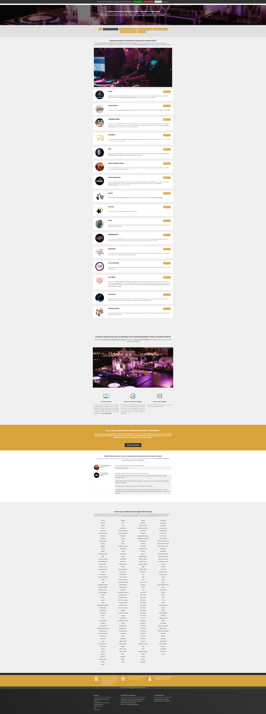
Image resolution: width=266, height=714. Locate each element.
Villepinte (163, 636)
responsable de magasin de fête (128, 31)
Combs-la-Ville (103, 625)
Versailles (163, 615)
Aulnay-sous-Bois (103, 541)
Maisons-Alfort (123, 641)
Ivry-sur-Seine (123, 571)
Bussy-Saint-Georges (103, 577)
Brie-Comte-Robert (103, 569)
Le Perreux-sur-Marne (123, 600)
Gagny (123, 541)
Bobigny (103, 551)
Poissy (143, 649)
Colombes (103, 623)
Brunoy (102, 571)
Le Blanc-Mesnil (122, 587)
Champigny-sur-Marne (103, 584)
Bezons (103, 548)
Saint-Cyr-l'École (163, 535)
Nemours (143, 553)
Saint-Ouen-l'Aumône (163, 559)
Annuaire (95, 699)
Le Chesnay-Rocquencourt (123, 592)
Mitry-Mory (143, 523)
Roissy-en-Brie (163, 523)
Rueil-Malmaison (163, 530)
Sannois (163, 564)
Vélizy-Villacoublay (163, 613)
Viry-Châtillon (163, 649)
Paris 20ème (143, 620)
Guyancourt (123, 561)
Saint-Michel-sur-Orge (163, 556)
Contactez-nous (97, 709)
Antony (102, 525)
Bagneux (103, 543)
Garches (123, 543)
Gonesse (123, 556)
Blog (95, 707)
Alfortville (103, 523)
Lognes (123, 636)
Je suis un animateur (133, 445)
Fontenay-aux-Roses (123, 530)
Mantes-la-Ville (123, 651)
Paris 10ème (143, 592)
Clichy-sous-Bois (103, 620)
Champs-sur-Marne (103, 587)
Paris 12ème (143, 597)
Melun (123, 661)
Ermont (103, 664)
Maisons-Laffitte (123, 643)
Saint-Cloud (163, 533)
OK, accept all (138, 1)
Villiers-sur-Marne (163, 643)
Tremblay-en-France (163, 605)
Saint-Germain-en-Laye (163, 546)
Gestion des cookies (98, 706)
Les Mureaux (123, 618)
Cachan (103, 579)
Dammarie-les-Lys (103, 643)
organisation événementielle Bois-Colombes (129, 704)
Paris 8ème (143, 638)
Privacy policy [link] (166, 1)
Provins (143, 656)
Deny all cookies (149, 1)
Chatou (103, 597)
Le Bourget (123, 589)
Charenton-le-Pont (103, 589)
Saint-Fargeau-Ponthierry (163, 543)
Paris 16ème (143, 607)
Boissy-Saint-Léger (103, 553)
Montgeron (143, 533)
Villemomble (163, 623)
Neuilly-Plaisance (143, 556)
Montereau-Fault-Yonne (143, 528)
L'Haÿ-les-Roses (122, 628)
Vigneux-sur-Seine (163, 618)
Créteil (102, 641)
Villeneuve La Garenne (163, 625)
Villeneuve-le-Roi (163, 628)
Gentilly (123, 551)
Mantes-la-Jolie (122, 649)
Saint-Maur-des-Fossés (163, 553)
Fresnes (123, 538)
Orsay (143, 577)
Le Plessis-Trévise (123, 605)
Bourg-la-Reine (103, 564)
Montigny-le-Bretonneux (143, 535)
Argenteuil (103, 530)
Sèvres (163, 582)
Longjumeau (123, 638)
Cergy (103, 582)
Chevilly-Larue (103, 607)
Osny (143, 579)
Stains (163, 587)
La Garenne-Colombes (123, 582)
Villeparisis (163, 633)
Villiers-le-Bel (163, 641)
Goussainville (123, 559)
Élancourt (103, 656)
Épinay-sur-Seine (103, 659)
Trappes (163, 602)
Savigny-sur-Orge (163, 574)
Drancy (102, 649)
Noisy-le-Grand (143, 569)
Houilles (123, 566)
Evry (123, 523)
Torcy (163, 600)
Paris (143, 589)
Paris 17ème (143, 610)
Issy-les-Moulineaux (123, 569)
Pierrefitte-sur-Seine (143, 643)
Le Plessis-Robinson (122, 602)
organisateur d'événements (160, 29)
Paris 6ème (143, 633)
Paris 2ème (143, 623)
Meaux (123, 659)
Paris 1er (143, 618)
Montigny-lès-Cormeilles (143, 538)
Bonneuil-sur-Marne (103, 559)
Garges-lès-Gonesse (123, 546)
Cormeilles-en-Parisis (103, 633)
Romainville (163, 525)
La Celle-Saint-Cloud (123, 579)
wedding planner (141, 31)
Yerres (163, 654)
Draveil (102, 651)
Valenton (163, 607)
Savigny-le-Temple (163, 571)
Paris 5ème (143, 631)
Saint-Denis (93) (163, 538)
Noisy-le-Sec (143, 571)
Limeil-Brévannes (123, 631)
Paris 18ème (143, 613)
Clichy (103, 618)
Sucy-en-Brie (163, 589)
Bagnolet (103, 546)
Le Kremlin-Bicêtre (123, 595)
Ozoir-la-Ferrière (143, 582)
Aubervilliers (103, 538)
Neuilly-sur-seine (143, 561)
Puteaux (143, 659)
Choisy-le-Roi (103, 613)
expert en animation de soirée (110, 29)
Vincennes (163, 646)
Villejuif (163, 620)
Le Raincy (123, 610)
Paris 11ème (143, 595)
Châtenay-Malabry (103, 592)
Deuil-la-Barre (103, 646)
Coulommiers (103, 636)
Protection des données (98, 704)
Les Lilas (123, 615)
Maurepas (123, 656)
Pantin (143, 587)
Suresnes (163, 592)
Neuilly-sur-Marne (143, 559)
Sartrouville (163, 569)
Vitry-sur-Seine (163, 651)
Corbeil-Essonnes (103, 631)
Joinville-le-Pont (123, 574)
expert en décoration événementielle (128, 29)
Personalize (158, 1)
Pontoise (143, 654)
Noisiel (143, 566)
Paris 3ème (143, 625)
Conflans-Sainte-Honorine (103, 628)
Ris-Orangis (163, 520)
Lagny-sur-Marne (123, 584)
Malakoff (123, 646)
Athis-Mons (102, 535)
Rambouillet (143, 661)
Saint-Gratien (163, 548)
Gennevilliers (123, 548)
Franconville (123, 535)
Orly (143, 574)
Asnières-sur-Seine (103, 533)
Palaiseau (143, 584)
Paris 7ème (143, 636)
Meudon (143, 520)
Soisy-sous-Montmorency (163, 584)
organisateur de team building (145, 29)
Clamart (103, 615)
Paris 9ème (143, 641)
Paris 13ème (143, 600)
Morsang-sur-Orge (143, 548)
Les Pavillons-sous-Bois (123, 620)
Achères (103, 520)
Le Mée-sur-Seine (123, 597)
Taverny (163, 595)
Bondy (102, 556)
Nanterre (143, 551)
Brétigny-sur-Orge (103, 566)
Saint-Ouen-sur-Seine (163, 561)
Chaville (103, 600)
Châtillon (103, 595)
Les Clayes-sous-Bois (123, 613)
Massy (123, 654)
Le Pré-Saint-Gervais (123, 607)
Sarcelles (163, 566)
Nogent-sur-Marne (143, 564)
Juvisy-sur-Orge (123, 577)
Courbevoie (102, 638)
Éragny (102, 661)
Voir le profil (167, 91)
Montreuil (143, 543)
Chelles (103, 602)
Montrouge (143, 546)
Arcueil (102, 528)
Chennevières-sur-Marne (102, 605)
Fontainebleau (123, 528)
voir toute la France (107, 413)
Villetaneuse (163, 638)
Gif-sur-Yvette (123, 553)
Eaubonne (103, 654)
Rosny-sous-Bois (163, 528)
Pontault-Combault (143, 651)
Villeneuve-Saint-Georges (163, 631)
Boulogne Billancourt (102, 561)
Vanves (163, 610)
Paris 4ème (143, 628)
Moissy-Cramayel (143, 525)
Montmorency (143, 541)
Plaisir (143, 646)
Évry (123, 525)
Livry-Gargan (123, 633)
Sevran (163, 579)
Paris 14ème (143, 602)
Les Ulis (123, 623)
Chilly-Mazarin (103, 610)
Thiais (163, 597)
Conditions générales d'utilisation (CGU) (102, 702)
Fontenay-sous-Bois (122, 533)
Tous (100, 29)
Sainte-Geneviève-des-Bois (163, 541)
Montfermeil (143, 530)
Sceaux (163, 577)
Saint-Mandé (163, 551)
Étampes (123, 520)
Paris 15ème (143, 605)
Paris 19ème (143, 615)
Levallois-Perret (122, 625)
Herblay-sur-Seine (123, 564)
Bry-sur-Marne (103, 574)
